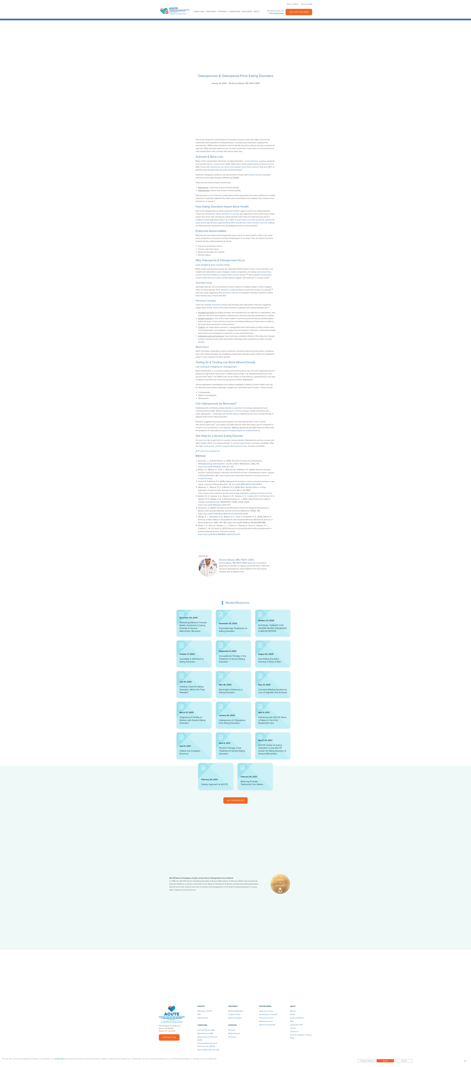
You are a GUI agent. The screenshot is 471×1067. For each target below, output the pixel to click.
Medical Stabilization (235, 1011)
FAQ (199, 1014)
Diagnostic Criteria (266, 1011)
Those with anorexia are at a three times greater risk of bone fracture (229, 167)
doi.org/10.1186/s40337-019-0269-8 (247, 484)
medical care (208, 446)
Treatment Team (234, 1014)
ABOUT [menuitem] (257, 11)
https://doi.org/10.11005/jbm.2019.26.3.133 (216, 466)
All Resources (235, 800)
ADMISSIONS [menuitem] (234, 11)
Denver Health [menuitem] (306, 4)
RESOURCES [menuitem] (247, 11)
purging (262, 161)
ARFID (225, 178)
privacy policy (60, 1059)
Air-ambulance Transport (268, 1014)
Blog (292, 1021)
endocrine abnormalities (246, 235)
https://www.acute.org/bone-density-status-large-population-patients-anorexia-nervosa (235, 493)
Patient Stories (202, 1018)
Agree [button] (385, 1061)
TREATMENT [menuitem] (211, 11)
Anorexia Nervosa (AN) (206, 1030)
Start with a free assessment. (208, 451)
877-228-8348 (170, 1031)
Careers (293, 1028)
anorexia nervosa (266, 164)
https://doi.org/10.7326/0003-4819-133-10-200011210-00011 (223, 514)
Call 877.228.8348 (298, 12)
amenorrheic (250, 290)
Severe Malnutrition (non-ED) (208, 1050)
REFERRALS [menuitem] (223, 11)
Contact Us (169, 1037)
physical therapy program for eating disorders (240, 430)
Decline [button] (404, 1061)
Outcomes (232, 1037)
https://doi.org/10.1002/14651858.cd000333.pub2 (219, 534)
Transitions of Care (266, 1018)
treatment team (240, 446)
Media (292, 1014)
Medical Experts (234, 1033)
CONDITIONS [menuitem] (198, 11)
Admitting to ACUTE (204, 1011)
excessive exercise (230, 293)
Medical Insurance (266, 1021)
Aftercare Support (235, 1018)
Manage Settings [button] (366, 1061)
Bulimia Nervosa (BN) (205, 1033)
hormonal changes (220, 305)
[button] (465, 1061)
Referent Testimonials (267, 1025)
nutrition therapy (242, 411)
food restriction (251, 161)
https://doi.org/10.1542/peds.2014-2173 (214, 505)
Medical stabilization (225, 411)
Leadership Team (296, 1025)
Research (232, 1030)
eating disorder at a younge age (229, 214)
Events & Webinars (297, 1018)
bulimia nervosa (255, 175)
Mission (293, 1011)
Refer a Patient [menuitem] (292, 4)
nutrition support (222, 446)
